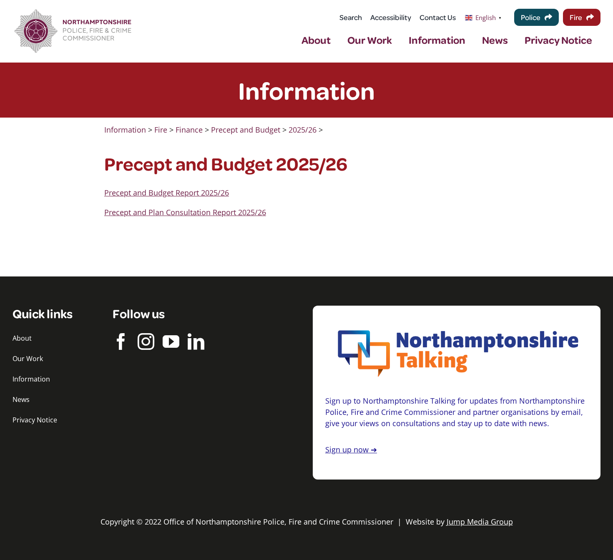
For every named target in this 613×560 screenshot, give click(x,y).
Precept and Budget (245, 130)
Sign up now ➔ (351, 449)
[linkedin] (196, 341)
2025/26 (303, 130)
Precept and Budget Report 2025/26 (166, 193)
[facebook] (121, 341)
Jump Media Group (480, 522)
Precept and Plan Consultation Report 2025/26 (185, 212)
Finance (189, 130)
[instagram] (146, 341)
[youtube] (171, 341)
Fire (160, 130)
